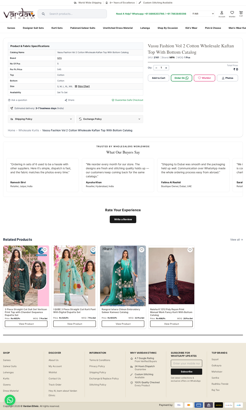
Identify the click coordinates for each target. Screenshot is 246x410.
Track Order (55, 384)
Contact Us (55, 378)
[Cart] (241, 13)
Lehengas (8, 372)
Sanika (215, 377)
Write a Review (123, 219)
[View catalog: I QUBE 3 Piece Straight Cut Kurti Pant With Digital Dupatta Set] (74, 287)
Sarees (11, 27)
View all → (236, 239)
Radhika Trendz (220, 383)
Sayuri (215, 359)
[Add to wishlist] (44, 249)
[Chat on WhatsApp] (10, 400)
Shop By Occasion (168, 27)
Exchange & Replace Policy (104, 378)
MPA (59, 58)
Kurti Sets (57, 27)
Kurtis (6, 378)
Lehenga (145, 27)
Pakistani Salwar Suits (82, 27)
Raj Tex (215, 390)
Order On (180, 77)
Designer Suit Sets (33, 27)
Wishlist (206, 77)
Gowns (7, 384)
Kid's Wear (191, 27)
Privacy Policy (97, 366)
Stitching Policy (97, 384)
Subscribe (186, 371)
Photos (229, 77)
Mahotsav (217, 371)
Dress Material (11, 390)
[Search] (43, 14)
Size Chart (84, 86)
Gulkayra (216, 365)
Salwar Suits (10, 366)
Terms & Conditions (99, 360)
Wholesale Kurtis (28, 130)
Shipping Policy (97, 372)
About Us (53, 360)
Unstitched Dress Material (118, 27)
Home (11, 130)
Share (71, 100)
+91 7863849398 (176, 13)
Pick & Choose (213, 27)
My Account (55, 366)
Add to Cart (158, 77)
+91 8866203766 (154, 13)
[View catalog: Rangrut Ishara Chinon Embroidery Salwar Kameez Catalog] (123, 287)
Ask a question (19, 100)
